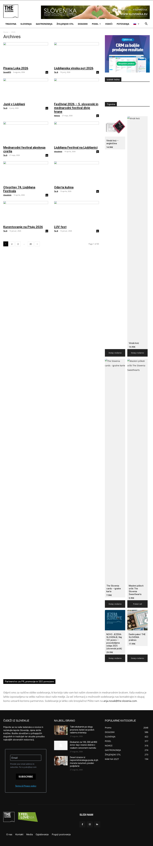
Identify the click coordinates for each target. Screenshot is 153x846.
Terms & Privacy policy (25, 786)
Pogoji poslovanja (61, 834)
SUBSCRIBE (26, 776)
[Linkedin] (97, 824)
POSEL (95, 23)
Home (5, 32)
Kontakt (19, 834)
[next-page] (37, 243)
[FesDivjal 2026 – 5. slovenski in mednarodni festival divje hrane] (76, 89)
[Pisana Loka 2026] (25, 53)
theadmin (58, 151)
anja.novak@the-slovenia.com (120, 701)
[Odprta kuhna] (76, 172)
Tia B (56, 72)
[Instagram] (90, 824)
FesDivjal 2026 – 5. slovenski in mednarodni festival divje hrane (76, 107)
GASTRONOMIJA (44, 23)
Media (29, 834)
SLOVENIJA (26, 23)
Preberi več (137, 604)
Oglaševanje (42, 834)
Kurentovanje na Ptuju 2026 (23, 227)
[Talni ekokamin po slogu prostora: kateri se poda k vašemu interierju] (61, 730)
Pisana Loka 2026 (15, 68)
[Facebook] (82, 824)
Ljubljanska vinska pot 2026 (73, 68)
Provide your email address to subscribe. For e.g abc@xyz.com (23, 765)
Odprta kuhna (64, 187)
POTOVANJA (123, 23)
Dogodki (83, 23)
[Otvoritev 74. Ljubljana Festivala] (25, 172)
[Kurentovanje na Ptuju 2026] (25, 212)
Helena (57, 115)
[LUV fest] (76, 212)
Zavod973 (7, 72)
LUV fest (60, 227)
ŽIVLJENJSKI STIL (65, 23)
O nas (9, 834)
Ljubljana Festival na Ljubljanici (76, 147)
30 (31, 244)
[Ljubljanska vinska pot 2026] (76, 53)
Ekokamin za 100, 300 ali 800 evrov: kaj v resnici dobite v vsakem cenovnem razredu (83, 745)
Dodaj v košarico (115, 353)
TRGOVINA (10, 23)
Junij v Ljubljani (14, 104)
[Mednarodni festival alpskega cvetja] (25, 133)
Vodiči (109, 23)
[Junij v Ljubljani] (25, 89)
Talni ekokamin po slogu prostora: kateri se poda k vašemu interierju (82, 730)
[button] (146, 24)
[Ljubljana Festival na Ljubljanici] (76, 133)
